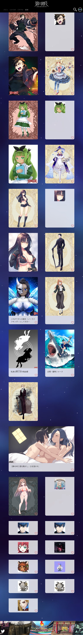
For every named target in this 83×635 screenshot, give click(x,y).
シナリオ (13, 10)
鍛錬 (26, 10)
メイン (5, 10)
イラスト (20, 10)
